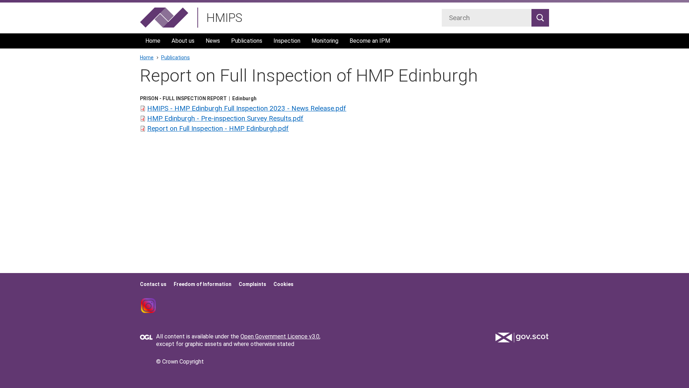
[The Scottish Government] (522, 337)
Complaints (252, 284)
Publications (246, 40)
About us (183, 40)
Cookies (283, 284)
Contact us (153, 284)
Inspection (286, 40)
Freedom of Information (202, 284)
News (213, 40)
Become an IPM (370, 40)
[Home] (164, 18)
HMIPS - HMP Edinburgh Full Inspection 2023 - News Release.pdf (246, 108)
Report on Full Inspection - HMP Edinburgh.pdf (218, 128)
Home (152, 40)
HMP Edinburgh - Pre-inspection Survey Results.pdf (225, 118)
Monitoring (324, 40)
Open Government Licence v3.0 (279, 336)
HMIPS (224, 17)
